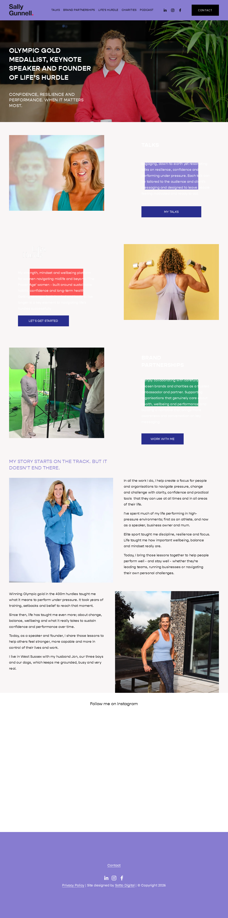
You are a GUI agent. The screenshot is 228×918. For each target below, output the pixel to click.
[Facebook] (180, 10)
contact (205, 10)
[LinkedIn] (165, 10)
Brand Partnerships (79, 10)
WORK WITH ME (162, 439)
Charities (129, 10)
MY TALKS (171, 212)
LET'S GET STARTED (43, 321)
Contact (114, 865)
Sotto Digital (125, 885)
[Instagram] (173, 10)
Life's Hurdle (108, 10)
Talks (55, 10)
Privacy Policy (73, 885)
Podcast (146, 10)
